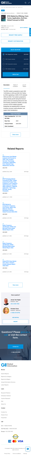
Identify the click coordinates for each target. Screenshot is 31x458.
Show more (15, 134)
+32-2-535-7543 (15, 303)
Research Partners (5, 393)
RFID (3, 10)
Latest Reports (5, 385)
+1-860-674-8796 (15, 312)
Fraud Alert (4, 417)
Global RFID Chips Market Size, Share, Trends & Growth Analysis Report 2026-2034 (9, 263)
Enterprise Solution (6, 395)
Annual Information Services (8, 382)
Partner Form (4, 415)
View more (15, 285)
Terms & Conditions (17, 453)
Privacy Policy (7, 453)
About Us (3, 404)
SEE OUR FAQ (15, 317)
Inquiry (15, 321)
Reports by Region (5, 379)
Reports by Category (6, 376)
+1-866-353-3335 (15, 352)
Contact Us (15, 346)
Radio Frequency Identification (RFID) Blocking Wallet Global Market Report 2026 (9, 245)
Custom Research (5, 398)
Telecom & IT (20, 7)
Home (2, 7)
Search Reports (5, 373)
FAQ (2, 401)
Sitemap (25, 453)
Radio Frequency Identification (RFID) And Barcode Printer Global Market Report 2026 (9, 227)
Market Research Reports (11, 7)
